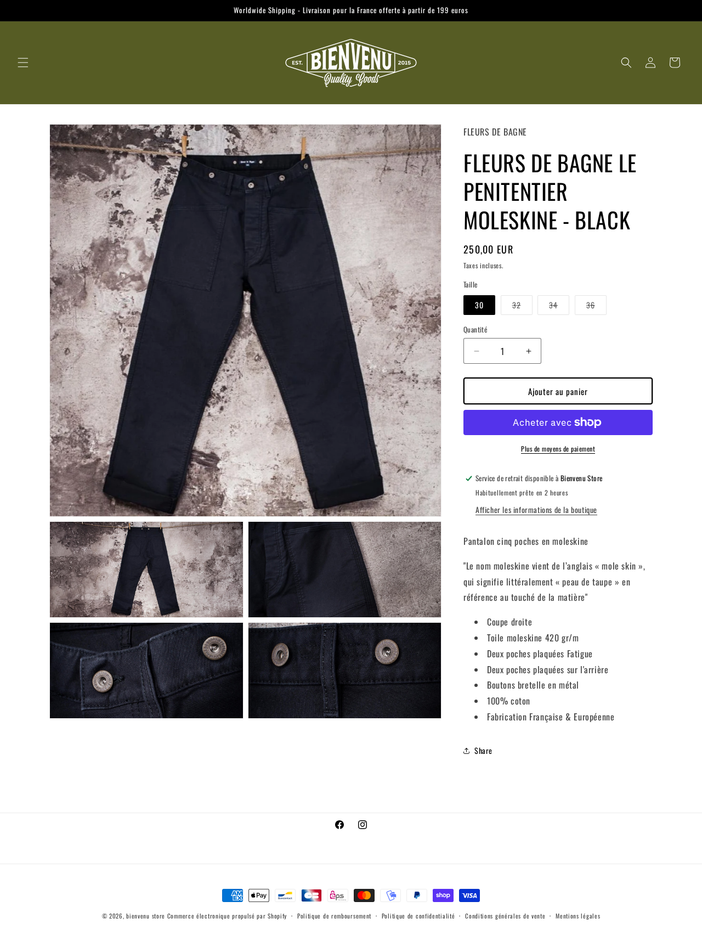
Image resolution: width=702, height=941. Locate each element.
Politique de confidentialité (418, 915)
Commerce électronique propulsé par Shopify (227, 915)
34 (559, 306)
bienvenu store (145, 915)
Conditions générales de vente (505, 915)
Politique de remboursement (334, 915)
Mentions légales (578, 915)
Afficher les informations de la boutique (536, 509)
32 (522, 306)
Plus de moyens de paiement (558, 448)
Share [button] (483, 750)
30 (479, 305)
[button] (23, 62)
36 (596, 306)
